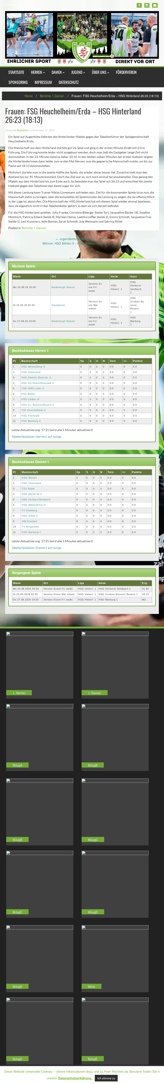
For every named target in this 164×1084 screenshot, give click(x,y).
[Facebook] (139, 5)
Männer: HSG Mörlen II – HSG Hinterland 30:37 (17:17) (82, 243)
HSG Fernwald (30, 415)
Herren (36, 72)
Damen (57, 72)
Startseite (16, 72)
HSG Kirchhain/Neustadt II (37, 383)
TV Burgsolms (30, 526)
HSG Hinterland (31, 372)
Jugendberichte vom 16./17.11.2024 (82, 239)
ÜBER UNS (99, 72)
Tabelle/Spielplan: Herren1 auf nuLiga (36, 436)
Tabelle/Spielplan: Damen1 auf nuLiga (36, 547)
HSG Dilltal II (30, 515)
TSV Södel (28, 488)
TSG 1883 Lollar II (32, 388)
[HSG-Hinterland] (82, 37)
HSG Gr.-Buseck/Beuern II (37, 405)
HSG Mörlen (29, 477)
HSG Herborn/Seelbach (36, 499)
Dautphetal (58, 305)
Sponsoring (18, 82)
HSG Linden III (30, 399)
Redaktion (22, 130)
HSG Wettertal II (32, 494)
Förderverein (126, 72)
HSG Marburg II (31, 421)
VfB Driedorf (29, 521)
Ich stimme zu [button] (106, 1078)
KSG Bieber (28, 394)
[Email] (155, 5)
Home (29, 96)
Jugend (76, 72)
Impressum (43, 82)
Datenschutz (69, 82)
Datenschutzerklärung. (75, 1078)
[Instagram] (146, 5)
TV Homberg (29, 510)
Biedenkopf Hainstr (63, 287)
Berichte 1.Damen (52, 96)
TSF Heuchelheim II (33, 410)
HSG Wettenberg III (33, 366)
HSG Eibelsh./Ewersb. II (36, 377)
